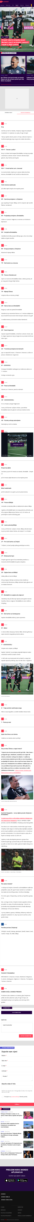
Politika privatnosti (6, 1215)
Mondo (3, 1194)
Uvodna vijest (8, 112)
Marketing (20, 1207)
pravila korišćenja (15, 1096)
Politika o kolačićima (6, 1213)
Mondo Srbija (5, 1197)
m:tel (6, 1219)
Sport (3, 37)
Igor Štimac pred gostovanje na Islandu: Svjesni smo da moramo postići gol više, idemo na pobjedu (12, 79)
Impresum (3, 1210)
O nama (2, 1207)
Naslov (4, 1055)
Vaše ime (5, 1060)
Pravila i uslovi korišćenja (24, 1215)
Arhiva (19, 1213)
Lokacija (4, 1071)
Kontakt (20, 1210)
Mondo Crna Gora (6, 1200)
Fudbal (6, 37)
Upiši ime (3, 1020)
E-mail (4, 1066)
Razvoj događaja (25, 112)
